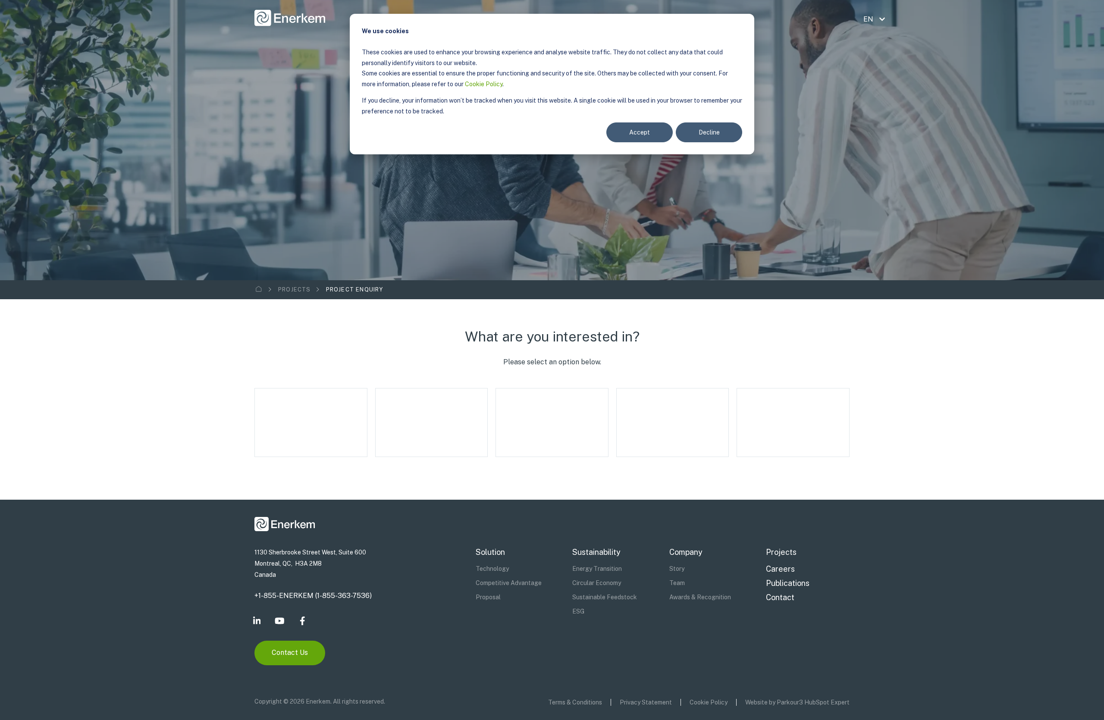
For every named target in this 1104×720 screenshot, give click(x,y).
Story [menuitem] (676, 568)
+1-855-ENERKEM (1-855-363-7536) (313, 596)
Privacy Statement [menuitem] (646, 702)
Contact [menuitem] (780, 597)
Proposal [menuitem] (488, 597)
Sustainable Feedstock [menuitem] (604, 597)
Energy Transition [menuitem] (597, 568)
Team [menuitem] (677, 582)
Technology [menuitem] (492, 568)
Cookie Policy (483, 84)
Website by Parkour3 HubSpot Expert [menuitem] (797, 702)
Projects (294, 289)
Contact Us (290, 652)
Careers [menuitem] (780, 568)
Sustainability (596, 552)
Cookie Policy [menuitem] (709, 702)
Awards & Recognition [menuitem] (700, 597)
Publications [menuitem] (787, 583)
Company (686, 552)
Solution (490, 552)
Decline (709, 132)
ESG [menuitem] (578, 611)
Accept (639, 132)
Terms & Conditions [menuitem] (575, 702)
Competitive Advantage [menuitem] (509, 582)
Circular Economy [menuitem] (596, 582)
